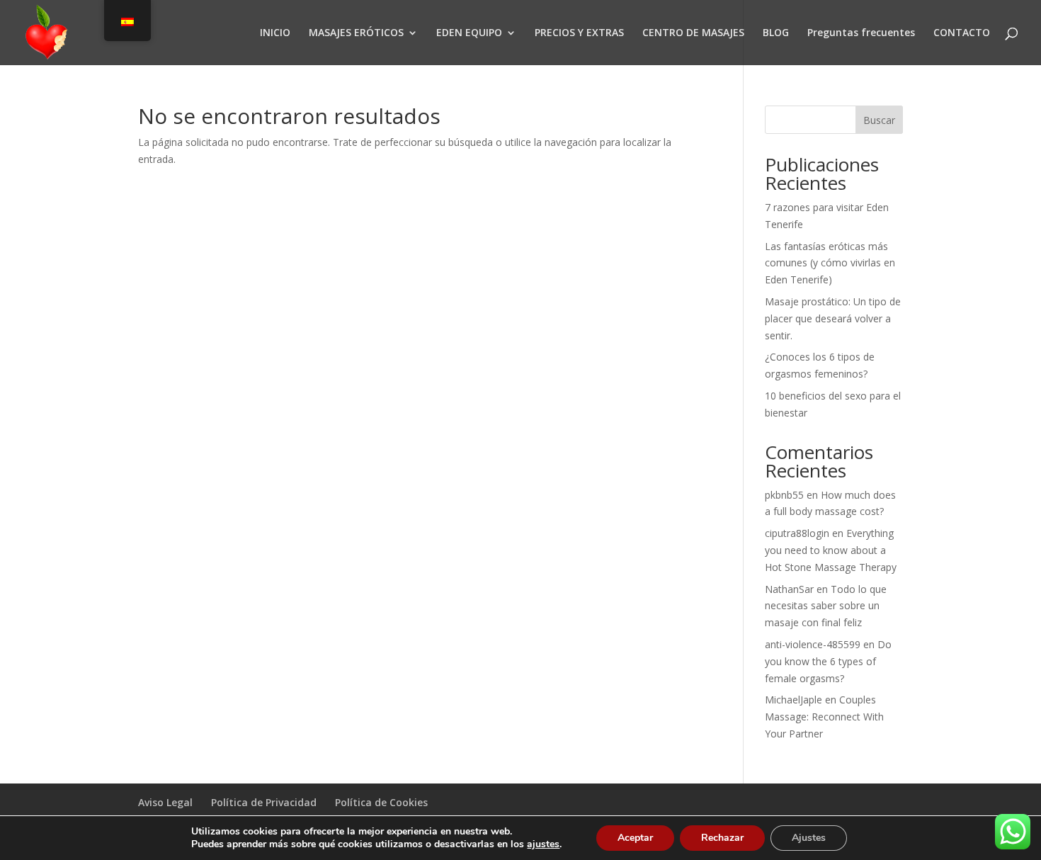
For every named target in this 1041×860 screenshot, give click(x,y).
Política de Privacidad (264, 802)
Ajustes (809, 837)
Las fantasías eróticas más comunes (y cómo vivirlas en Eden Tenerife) (830, 263)
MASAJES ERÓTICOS (356, 33)
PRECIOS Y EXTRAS (579, 33)
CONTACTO (961, 33)
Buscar (879, 120)
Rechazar (722, 837)
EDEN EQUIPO (469, 33)
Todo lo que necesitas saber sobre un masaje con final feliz (826, 606)
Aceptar (635, 837)
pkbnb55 (784, 495)
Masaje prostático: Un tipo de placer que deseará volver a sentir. (833, 318)
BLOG (776, 33)
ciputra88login (797, 533)
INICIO (275, 33)
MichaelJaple (793, 699)
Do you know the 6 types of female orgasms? (828, 661)
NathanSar (789, 589)
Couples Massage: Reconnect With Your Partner (824, 716)
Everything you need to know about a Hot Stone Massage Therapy (831, 550)
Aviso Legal (165, 802)
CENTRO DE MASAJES (693, 33)
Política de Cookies (381, 802)
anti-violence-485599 (812, 644)
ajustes (543, 844)
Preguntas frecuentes (861, 33)
